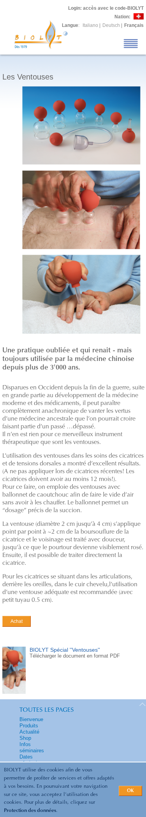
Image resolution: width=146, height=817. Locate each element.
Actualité (29, 732)
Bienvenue (31, 719)
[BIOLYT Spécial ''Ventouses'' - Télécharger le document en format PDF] (14, 694)
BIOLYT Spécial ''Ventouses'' (65, 650)
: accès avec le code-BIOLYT (106, 8)
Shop (25, 738)
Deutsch (111, 25)
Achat (17, 621)
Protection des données (30, 810)
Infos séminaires (31, 747)
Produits (28, 726)
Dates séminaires (31, 760)
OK (130, 791)
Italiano (90, 25)
